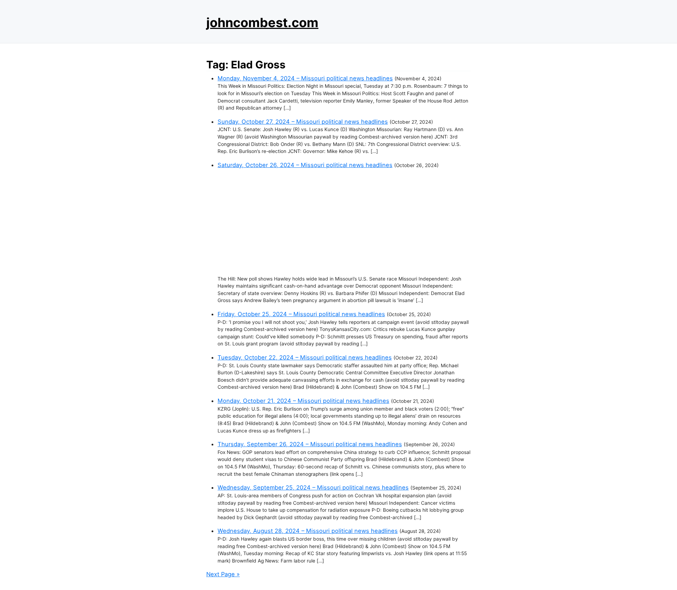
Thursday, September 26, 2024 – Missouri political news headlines (310, 444)
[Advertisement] (344, 222)
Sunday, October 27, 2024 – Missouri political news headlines (303, 121)
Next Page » (223, 574)
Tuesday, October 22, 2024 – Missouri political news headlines (305, 357)
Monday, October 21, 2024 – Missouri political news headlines (303, 400)
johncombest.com (262, 22)
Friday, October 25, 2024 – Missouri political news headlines (301, 314)
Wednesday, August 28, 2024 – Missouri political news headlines (308, 530)
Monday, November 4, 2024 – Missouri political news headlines (305, 78)
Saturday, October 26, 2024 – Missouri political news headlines (305, 164)
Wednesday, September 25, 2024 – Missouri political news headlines (313, 487)
